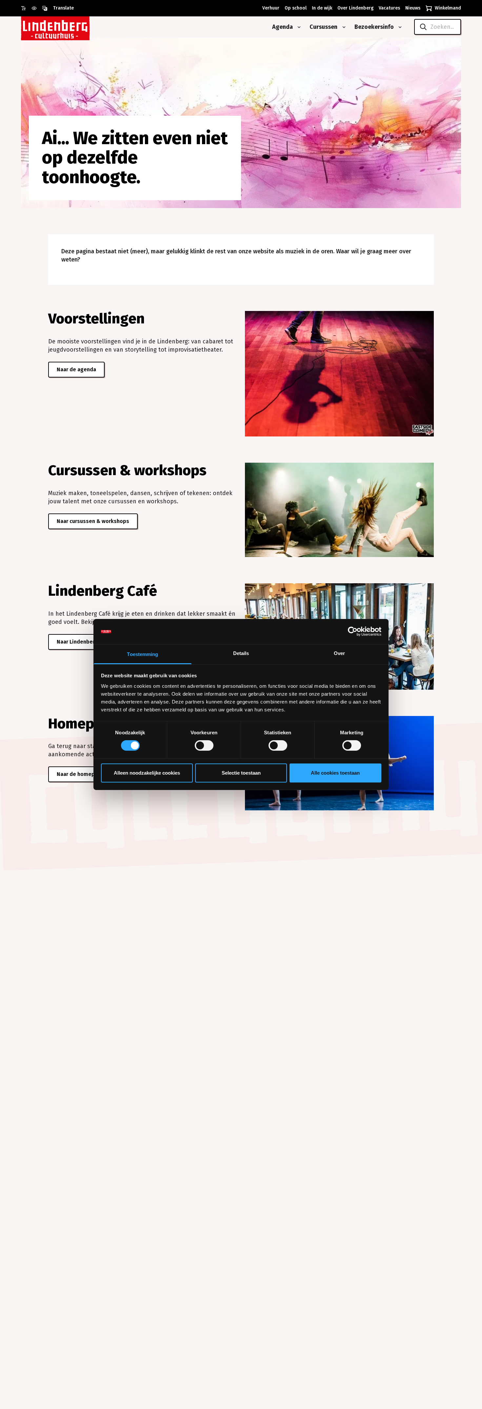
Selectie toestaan (241, 773)
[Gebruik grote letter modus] (26, 8)
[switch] (204, 745)
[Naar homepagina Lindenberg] (70, 27)
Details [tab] (241, 653)
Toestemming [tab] (142, 654)
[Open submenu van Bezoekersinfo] (398, 27)
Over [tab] (339, 653)
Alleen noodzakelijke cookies (147, 773)
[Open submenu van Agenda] (297, 27)
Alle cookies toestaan (335, 773)
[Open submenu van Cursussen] (342, 27)
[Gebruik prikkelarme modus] (36, 8)
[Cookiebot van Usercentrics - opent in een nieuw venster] (352, 631)
